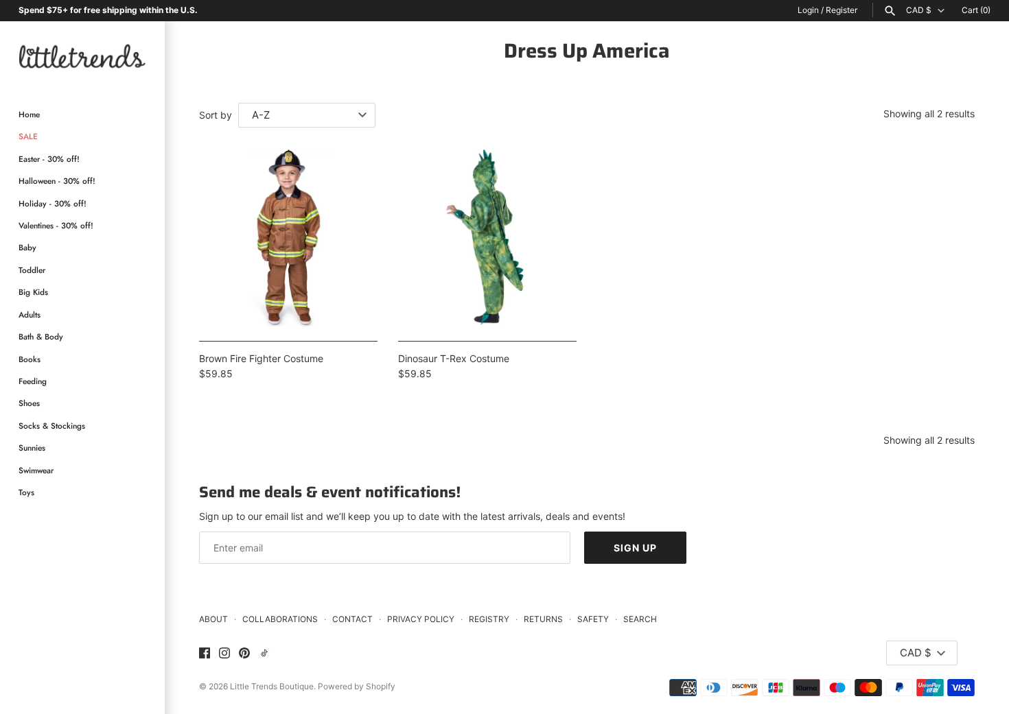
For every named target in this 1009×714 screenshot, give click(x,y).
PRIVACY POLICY (420, 619)
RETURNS (543, 619)
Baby (27, 248)
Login (808, 10)
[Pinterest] (244, 654)
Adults (29, 314)
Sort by (215, 115)
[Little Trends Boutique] (82, 56)
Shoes (29, 403)
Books (29, 359)
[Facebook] (204, 654)
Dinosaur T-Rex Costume (453, 358)
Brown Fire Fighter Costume (261, 358)
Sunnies (32, 448)
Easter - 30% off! (49, 159)
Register (841, 10)
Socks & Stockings (52, 425)
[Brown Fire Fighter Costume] (288, 237)
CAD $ (918, 10)
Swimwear (36, 470)
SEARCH (640, 619)
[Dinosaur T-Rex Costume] (487, 237)
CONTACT (352, 619)
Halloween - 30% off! (57, 181)
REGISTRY (489, 619)
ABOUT (213, 619)
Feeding (33, 381)
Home (29, 115)
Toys (26, 492)
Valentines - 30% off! (56, 226)
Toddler (32, 270)
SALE (28, 137)
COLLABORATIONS (280, 619)
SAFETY (593, 619)
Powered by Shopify (356, 686)
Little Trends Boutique (272, 686)
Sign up (635, 548)
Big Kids (33, 292)
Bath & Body (41, 337)
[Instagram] (224, 654)
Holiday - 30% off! (52, 203)
